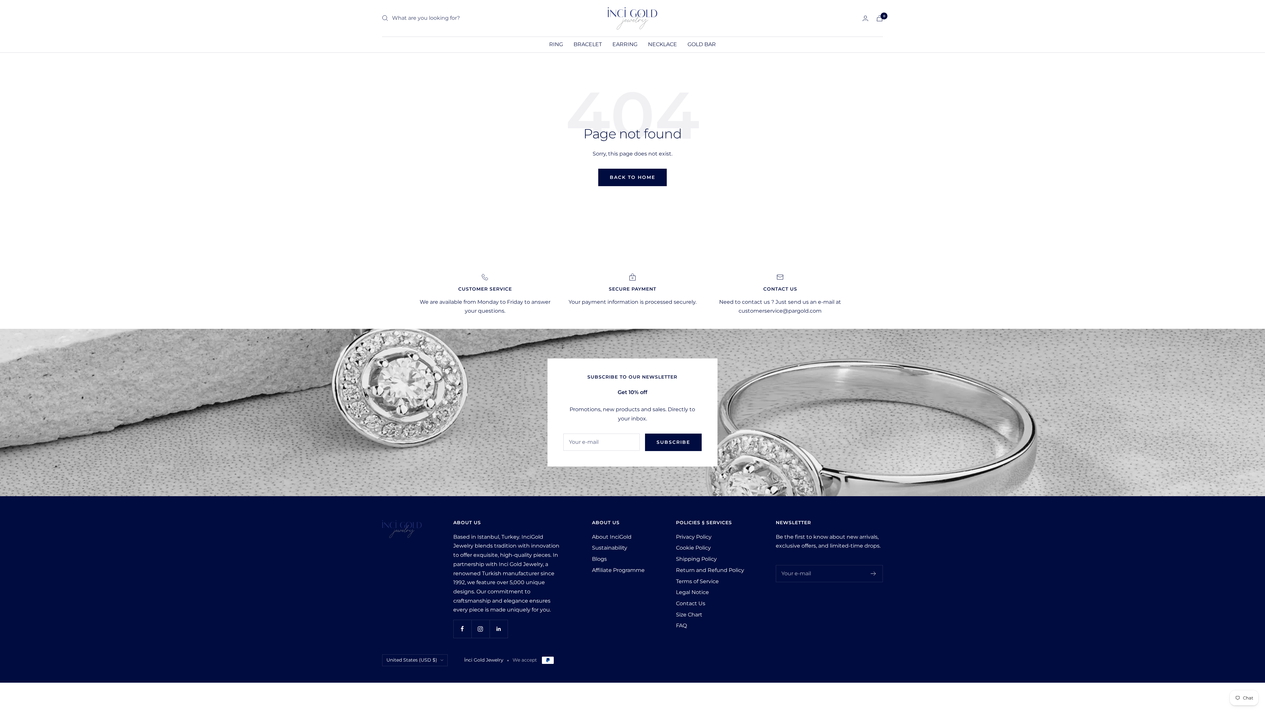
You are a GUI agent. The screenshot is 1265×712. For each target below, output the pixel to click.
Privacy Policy (694, 537)
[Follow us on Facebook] (462, 629)
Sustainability (609, 548)
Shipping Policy (696, 559)
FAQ (681, 625)
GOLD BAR (702, 44)
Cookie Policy (693, 548)
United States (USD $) (411, 660)
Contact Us (690, 603)
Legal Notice (692, 592)
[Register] (873, 573)
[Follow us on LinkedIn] (499, 629)
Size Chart (689, 615)
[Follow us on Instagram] (480, 629)
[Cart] (879, 18)
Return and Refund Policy (710, 570)
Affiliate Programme (618, 570)
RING (556, 44)
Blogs (599, 559)
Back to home (632, 177)
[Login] (865, 18)
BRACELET (588, 44)
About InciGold (612, 537)
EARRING (624, 44)
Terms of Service (697, 581)
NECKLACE (662, 44)
